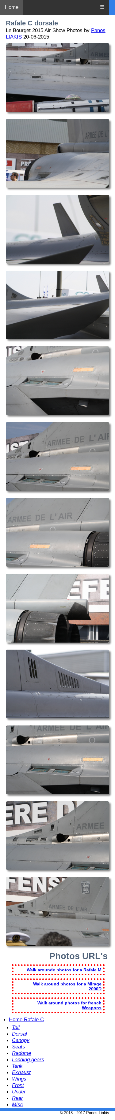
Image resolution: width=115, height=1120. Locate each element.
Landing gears (28, 1059)
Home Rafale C (26, 1019)
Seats (18, 1047)
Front (18, 1085)
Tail (16, 1027)
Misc (17, 1104)
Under (19, 1091)
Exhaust (21, 1072)
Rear (17, 1098)
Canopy (20, 1040)
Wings (19, 1079)
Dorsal (19, 1034)
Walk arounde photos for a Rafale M (64, 969)
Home (11, 7)
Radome (21, 1053)
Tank (17, 1066)
